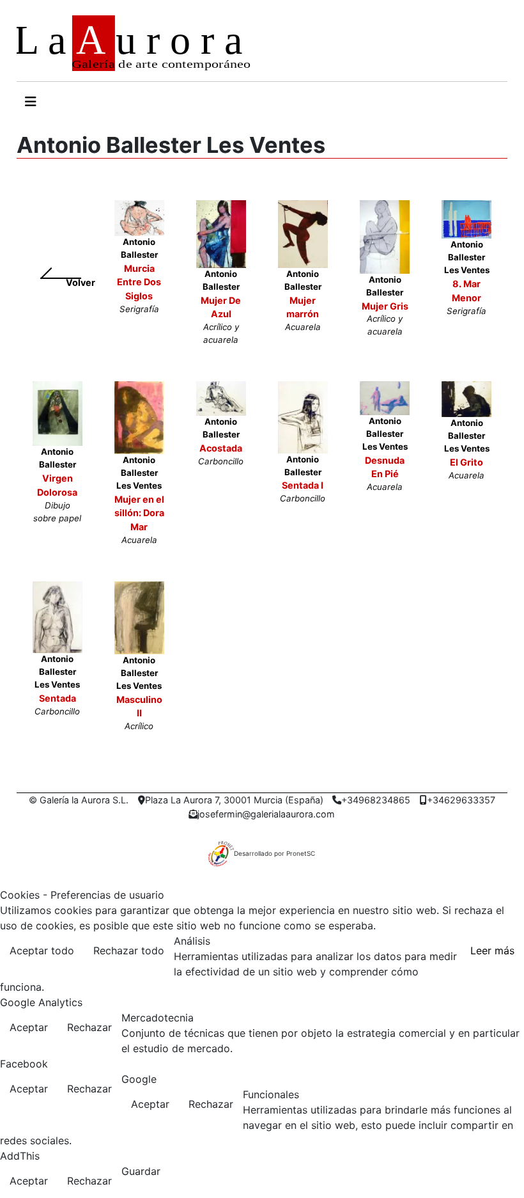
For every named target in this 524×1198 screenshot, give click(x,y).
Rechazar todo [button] (128, 950)
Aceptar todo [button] (42, 950)
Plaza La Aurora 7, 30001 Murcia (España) (234, 799)
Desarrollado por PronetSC (274, 853)
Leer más (492, 950)
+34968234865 (375, 799)
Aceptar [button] (29, 1027)
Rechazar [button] (89, 1027)
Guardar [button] (140, 1171)
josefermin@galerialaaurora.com (266, 813)
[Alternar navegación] (31, 101)
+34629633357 (461, 799)
